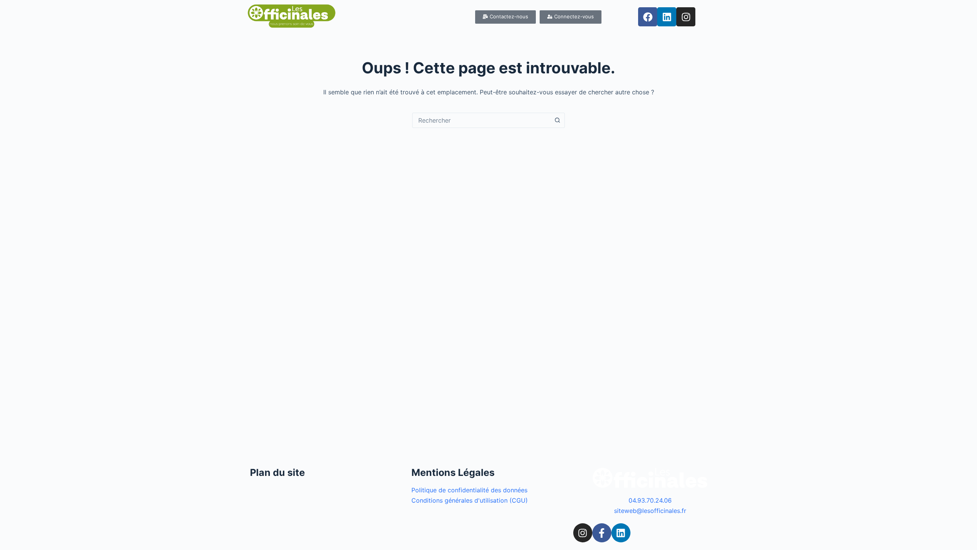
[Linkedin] (666, 16)
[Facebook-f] (601, 532)
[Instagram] (685, 16)
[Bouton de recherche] (557, 120)
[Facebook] (647, 16)
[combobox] (481, 120)
